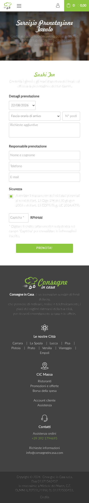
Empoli (44, 353)
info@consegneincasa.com (44, 453)
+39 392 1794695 (44, 438)
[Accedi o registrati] (58, 5)
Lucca (54, 343)
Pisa (67, 343)
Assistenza (44, 405)
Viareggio (65, 348)
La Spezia (36, 343)
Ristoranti (44, 381)
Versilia (47, 348)
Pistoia (16, 348)
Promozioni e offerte (44, 386)
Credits (44, 497)
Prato (31, 348)
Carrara (18, 343)
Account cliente (44, 400)
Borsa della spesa (45, 391)
